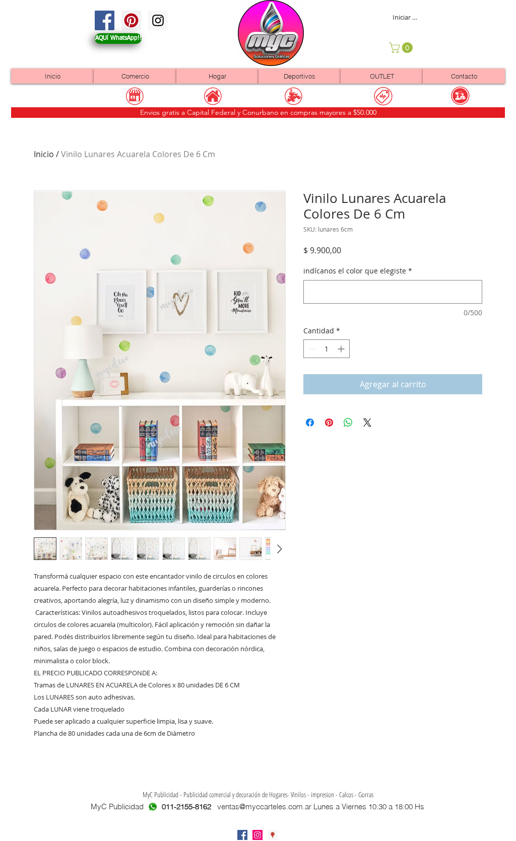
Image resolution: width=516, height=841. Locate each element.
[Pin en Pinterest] (329, 422)
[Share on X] (367, 422)
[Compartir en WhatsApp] (348, 422)
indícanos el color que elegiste (357, 270)
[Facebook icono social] (242, 835)
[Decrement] (311, 349)
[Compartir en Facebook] (310, 422)
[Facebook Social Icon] (104, 20)
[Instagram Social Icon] (158, 20)
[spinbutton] (326, 349)
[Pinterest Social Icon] (131, 20)
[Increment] (342, 349)
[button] (402, 47)
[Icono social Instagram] (257, 835)
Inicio (44, 154)
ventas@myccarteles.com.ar (264, 806)
